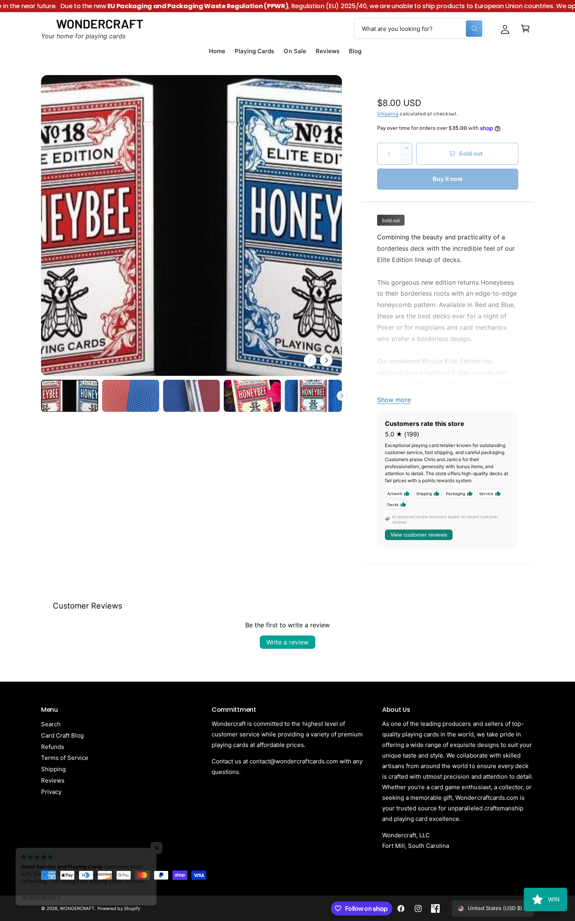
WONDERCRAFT (77, 908)
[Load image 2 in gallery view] (130, 396)
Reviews (53, 780)
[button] (525, 28)
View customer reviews (418, 534)
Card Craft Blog (62, 735)
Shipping (388, 114)
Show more (394, 400)
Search (51, 724)
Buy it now (448, 179)
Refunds (52, 746)
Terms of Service (64, 757)
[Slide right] (326, 360)
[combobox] (419, 28)
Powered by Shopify (118, 908)
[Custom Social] (435, 908)
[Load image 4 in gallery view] (252, 396)
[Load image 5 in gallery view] (313, 396)
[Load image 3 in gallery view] (191, 396)
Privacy (51, 791)
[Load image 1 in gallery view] (69, 396)
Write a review (287, 642)
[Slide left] (310, 360)
